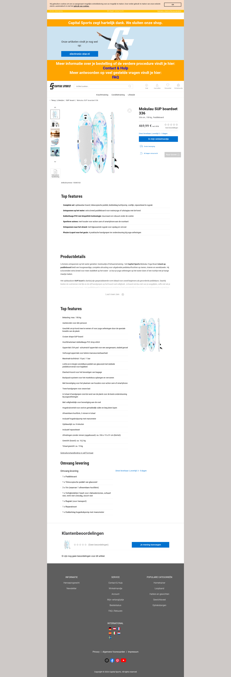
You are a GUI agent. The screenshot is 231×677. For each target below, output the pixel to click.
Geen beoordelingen (171, 128)
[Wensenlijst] (168, 85)
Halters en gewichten (159, 594)
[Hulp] (146, 85)
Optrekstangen (159, 605)
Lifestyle (60, 100)
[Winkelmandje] (178, 85)
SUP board (70, 100)
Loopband (159, 588)
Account (115, 594)
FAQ (115, 77)
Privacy (96, 652)
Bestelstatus (115, 605)
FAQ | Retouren (115, 611)
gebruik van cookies (81, 6)
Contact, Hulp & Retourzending (169, 11)
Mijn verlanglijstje (115, 599)
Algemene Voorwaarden (114, 652)
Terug (53, 100)
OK (173, 5)
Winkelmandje (115, 588)
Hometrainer (159, 583)
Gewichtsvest (159, 599)
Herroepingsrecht (71, 583)
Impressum (133, 652)
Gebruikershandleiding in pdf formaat (76, 453)
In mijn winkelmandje (158, 139)
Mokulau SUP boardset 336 (87, 100)
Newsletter (71, 588)
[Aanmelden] (157, 85)
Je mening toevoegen (150, 544)
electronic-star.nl (80, 53)
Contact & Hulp (115, 68)
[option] (55, 114)
